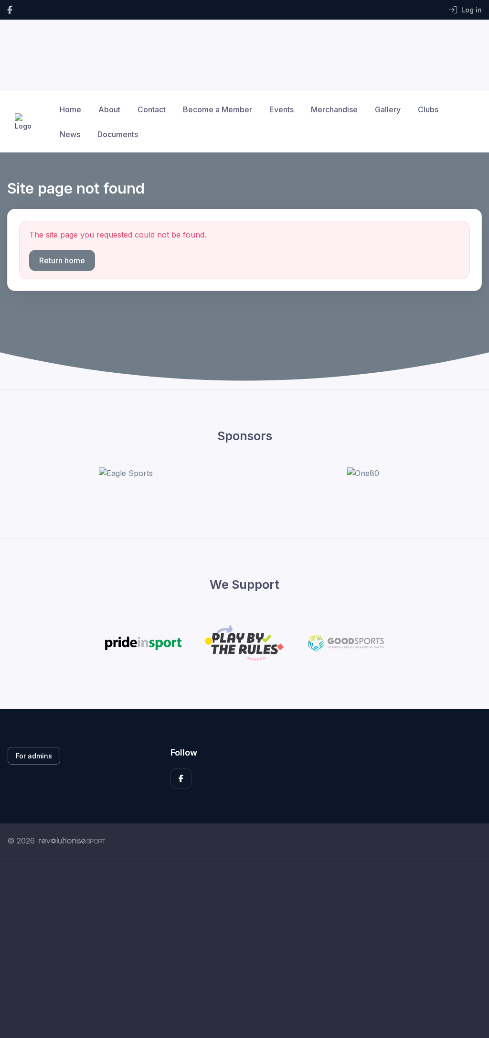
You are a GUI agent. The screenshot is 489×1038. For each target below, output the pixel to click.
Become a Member (217, 109)
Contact (152, 109)
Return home (62, 260)
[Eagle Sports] (126, 473)
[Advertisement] (244, 948)
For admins (34, 756)
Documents (117, 134)
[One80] (363, 473)
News (70, 134)
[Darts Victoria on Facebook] (9, 10)
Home (70, 109)
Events (281, 109)
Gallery (388, 109)
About (109, 109)
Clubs (428, 109)
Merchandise (334, 109)
